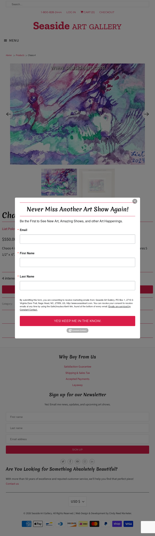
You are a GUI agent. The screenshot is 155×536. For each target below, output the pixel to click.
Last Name (27, 276)
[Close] (135, 201)
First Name (27, 253)
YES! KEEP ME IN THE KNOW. (77, 321)
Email (23, 230)
